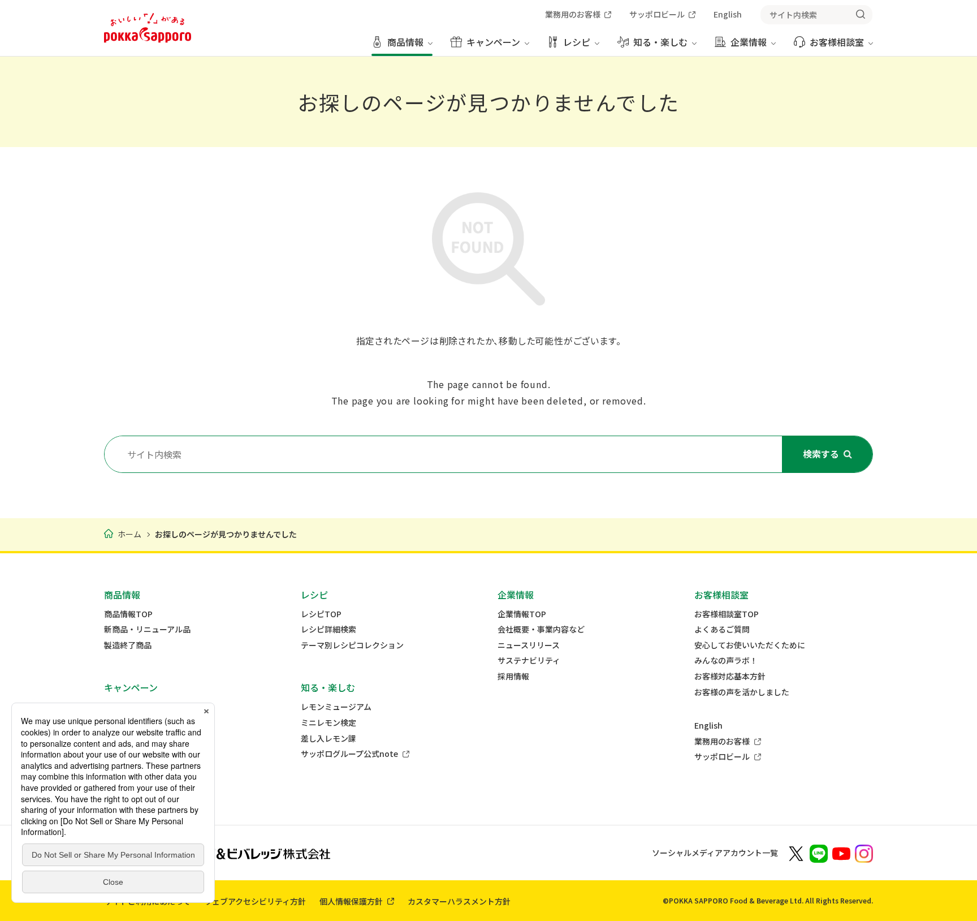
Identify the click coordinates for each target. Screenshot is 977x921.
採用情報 (513, 676)
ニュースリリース (529, 645)
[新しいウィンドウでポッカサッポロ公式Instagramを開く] (864, 852)
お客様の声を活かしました (741, 692)
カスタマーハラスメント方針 (459, 901)
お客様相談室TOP (726, 614)
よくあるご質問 (722, 629)
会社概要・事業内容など (541, 629)
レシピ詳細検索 (328, 629)
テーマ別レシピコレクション (352, 645)
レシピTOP (321, 614)
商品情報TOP (128, 614)
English (708, 725)
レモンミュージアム (336, 706)
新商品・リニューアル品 (147, 629)
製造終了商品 (128, 645)
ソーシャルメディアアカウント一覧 (715, 852)
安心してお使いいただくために (749, 645)
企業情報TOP (522, 614)
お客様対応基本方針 (730, 676)
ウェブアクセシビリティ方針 (255, 901)
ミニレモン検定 (328, 722)
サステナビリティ (529, 660)
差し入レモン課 (328, 738)
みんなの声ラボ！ (726, 660)
